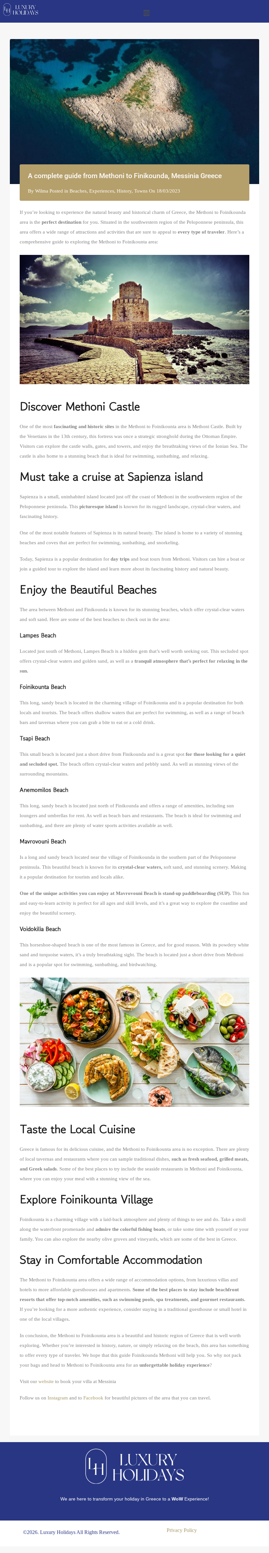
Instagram (58, 1397)
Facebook (93, 1397)
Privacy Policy (182, 1530)
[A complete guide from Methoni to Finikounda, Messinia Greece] (134, 111)
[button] (146, 13)
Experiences (101, 191)
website (46, 1381)
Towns (141, 191)
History (124, 191)
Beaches (78, 191)
